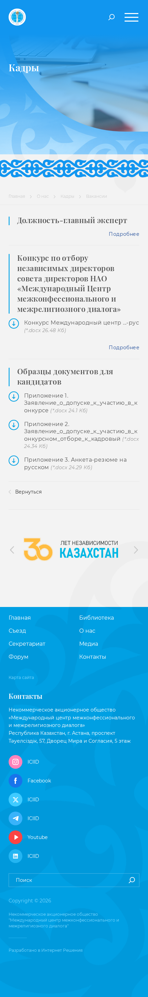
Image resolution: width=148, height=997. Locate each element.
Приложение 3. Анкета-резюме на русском (75, 464)
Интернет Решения (62, 950)
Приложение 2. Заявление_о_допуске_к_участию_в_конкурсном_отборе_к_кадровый (81, 435)
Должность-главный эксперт (72, 220)
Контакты (92, 657)
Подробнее (124, 234)
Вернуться (28, 492)
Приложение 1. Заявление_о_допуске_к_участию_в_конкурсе (80, 403)
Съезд (17, 631)
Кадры (67, 196)
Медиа (88, 644)
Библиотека (96, 618)
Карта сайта (21, 677)
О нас (43, 196)
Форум (19, 657)
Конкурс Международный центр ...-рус (81, 326)
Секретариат (27, 644)
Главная (17, 196)
